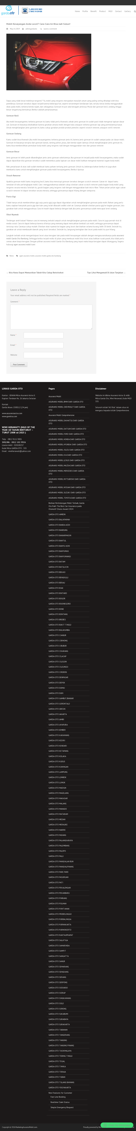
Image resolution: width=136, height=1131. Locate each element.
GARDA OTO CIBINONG (58, 640)
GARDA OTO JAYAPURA (58, 724)
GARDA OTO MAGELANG (59, 793)
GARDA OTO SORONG (57, 1008)
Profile (85, 11)
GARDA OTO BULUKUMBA (59, 630)
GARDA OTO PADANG (57, 835)
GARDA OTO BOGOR (57, 598)
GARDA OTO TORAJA (57, 1072)
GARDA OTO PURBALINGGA (60, 919)
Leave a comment (50, 29)
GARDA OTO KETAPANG (58, 751)
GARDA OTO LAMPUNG (58, 772)
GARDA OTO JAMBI (56, 719)
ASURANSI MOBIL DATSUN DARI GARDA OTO (67, 429)
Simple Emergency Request (62, 1107)
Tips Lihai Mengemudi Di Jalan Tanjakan (106, 272)
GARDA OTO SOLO (56, 1003)
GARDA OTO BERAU (57, 582)
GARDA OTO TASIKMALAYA (60, 1051)
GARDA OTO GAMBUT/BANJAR (61, 698)
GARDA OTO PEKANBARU (59, 893)
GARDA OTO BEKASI (57, 572)
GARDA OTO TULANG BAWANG (61, 1082)
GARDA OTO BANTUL (57, 540)
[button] (117, 1125)
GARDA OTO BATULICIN (58, 567)
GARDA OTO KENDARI (58, 746)
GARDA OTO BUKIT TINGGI (60, 624)
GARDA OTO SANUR (57, 961)
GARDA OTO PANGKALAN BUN (61, 861)
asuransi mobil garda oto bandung (48, 256)
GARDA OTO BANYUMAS (59, 551)
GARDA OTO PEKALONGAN (60, 887)
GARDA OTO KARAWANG (59, 735)
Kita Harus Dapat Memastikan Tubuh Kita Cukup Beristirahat (34, 272)
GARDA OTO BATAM (57, 561)
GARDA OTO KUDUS (57, 761)
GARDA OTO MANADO (58, 809)
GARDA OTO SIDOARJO (58, 987)
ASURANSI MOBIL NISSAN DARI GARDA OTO (67, 487)
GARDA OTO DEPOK (57, 682)
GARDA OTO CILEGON (58, 661)
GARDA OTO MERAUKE (58, 824)
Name (13, 335)
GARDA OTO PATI (56, 882)
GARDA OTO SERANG (57, 977)
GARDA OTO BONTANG (58, 614)
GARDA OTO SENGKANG (59, 972)
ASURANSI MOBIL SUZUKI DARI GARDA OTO (67, 492)
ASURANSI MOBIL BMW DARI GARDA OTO (66, 401)
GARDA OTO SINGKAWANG (60, 998)
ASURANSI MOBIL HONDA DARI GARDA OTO (67, 439)
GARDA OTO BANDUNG (58, 530)
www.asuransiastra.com (12, 413)
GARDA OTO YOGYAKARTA (60, 1087)
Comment (14, 301)
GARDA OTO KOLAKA (57, 756)
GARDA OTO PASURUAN (58, 877)
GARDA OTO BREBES (57, 619)
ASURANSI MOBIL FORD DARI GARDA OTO (66, 434)
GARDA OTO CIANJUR (57, 635)
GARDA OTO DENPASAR (58, 677)
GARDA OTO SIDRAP (57, 993)
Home (77, 11)
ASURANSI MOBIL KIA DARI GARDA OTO (65, 455)
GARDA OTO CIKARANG (58, 651)
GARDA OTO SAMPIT (57, 951)
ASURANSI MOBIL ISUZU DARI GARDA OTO (66, 450)
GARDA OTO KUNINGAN (58, 767)
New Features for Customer (60, 1093)
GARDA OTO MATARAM (58, 814)
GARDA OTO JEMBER (57, 730)
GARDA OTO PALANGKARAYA (61, 840)
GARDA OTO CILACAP (57, 656)
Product (102, 11)
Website (13, 355)
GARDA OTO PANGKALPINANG (61, 866)
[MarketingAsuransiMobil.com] (21, 10)
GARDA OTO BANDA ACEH (59, 525)
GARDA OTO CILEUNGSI (58, 667)
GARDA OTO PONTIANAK (59, 908)
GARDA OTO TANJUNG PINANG (61, 1045)
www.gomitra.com (9, 416)
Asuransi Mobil (55, 396)
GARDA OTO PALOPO (57, 851)
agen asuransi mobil (22, 244)
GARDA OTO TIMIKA (57, 1066)
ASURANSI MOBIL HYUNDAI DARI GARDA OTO (68, 444)
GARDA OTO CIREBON (58, 672)
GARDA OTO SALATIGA (58, 940)
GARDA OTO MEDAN (57, 819)
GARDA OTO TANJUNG (58, 1040)
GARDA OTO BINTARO (58, 593)
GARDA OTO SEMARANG (59, 966)
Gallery (127, 11)
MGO (110, 11)
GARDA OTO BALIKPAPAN (59, 519)
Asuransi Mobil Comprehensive (61, 415)
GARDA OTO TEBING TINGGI (61, 1056)
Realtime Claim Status (60, 1102)
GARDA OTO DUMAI (57, 688)
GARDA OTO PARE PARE (59, 872)
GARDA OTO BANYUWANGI (60, 556)
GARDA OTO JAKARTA (58, 714)
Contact (118, 11)
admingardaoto (31, 29)
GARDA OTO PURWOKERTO (60, 929)
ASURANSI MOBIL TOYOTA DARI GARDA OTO (67, 498)
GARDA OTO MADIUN (57, 788)
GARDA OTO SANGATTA (59, 956)
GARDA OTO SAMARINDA (59, 945)
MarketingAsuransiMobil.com (26, 1127)
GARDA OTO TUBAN (57, 1077)
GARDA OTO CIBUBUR (58, 646)
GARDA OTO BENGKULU (58, 577)
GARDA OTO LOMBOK (57, 777)
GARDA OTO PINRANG (58, 898)
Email (13, 345)
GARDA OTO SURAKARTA (59, 1024)
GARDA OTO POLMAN (57, 903)
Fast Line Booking (58, 1097)
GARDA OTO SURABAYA (58, 1019)
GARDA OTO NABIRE (57, 830)
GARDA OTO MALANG (57, 803)
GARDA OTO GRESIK (57, 709)
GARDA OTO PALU (56, 856)
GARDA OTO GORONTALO (59, 703)
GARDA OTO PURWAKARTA (60, 924)
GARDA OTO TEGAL (57, 1061)
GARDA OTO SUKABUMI (58, 1014)
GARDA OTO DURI (56, 693)
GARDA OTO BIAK (56, 588)
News (12, 256)
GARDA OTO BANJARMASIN (60, 535)
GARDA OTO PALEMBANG (59, 845)
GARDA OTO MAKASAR (58, 798)
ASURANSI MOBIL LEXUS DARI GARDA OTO (67, 460)
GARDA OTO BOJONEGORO (60, 603)
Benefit (94, 11)
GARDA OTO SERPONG (58, 982)
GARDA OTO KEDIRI (57, 740)
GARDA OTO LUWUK (57, 782)
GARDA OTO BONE (56, 609)
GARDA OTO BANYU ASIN (59, 546)
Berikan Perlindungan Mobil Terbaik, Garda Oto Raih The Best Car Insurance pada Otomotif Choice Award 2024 (66, 506)
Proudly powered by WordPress (94, 1127)
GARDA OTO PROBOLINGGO (60, 914)
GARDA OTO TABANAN (58, 1029)
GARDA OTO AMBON (57, 514)
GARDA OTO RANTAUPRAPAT (61, 935)
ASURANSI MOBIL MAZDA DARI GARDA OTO (67, 465)
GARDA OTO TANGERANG (59, 1035)
